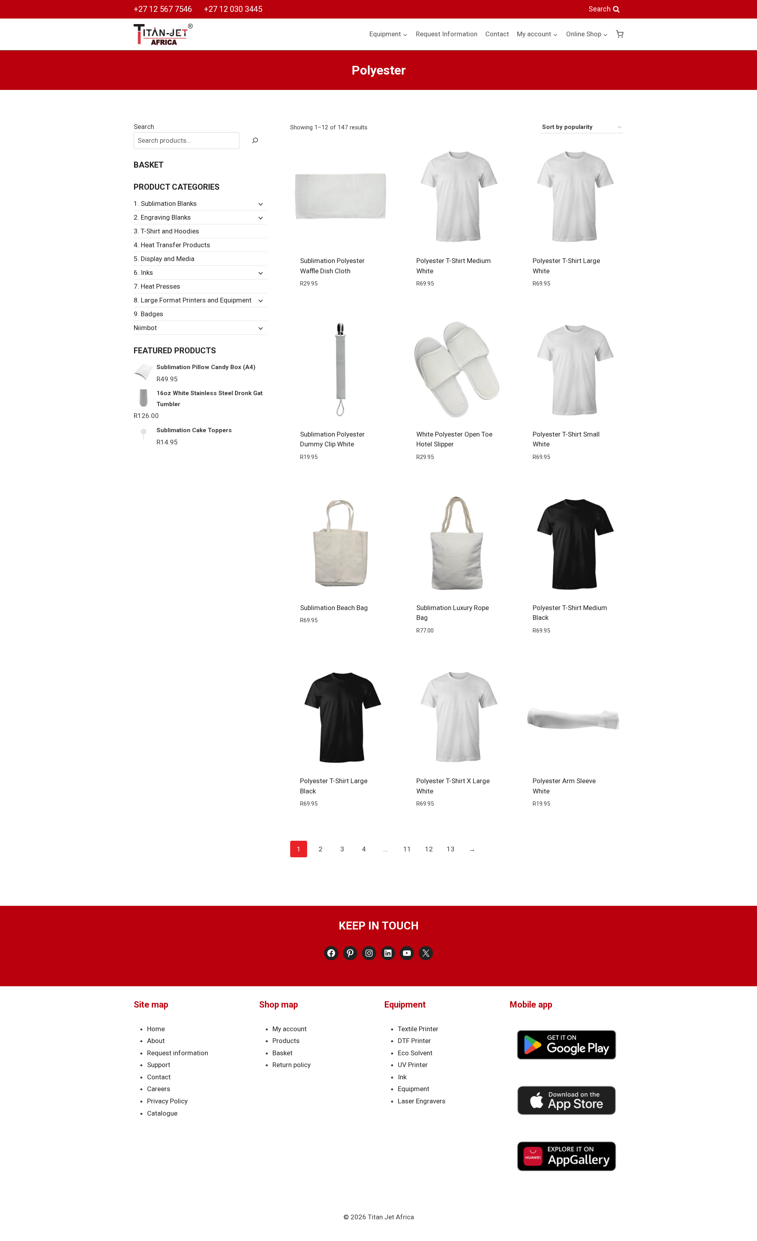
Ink (402, 1077)
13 (451, 849)
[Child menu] (260, 204)
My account (289, 1029)
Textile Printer (418, 1029)
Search (144, 127)
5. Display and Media (164, 259)
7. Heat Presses (157, 286)
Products (286, 1041)
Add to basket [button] (340, 644)
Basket (282, 1053)
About (156, 1041)
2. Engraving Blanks (162, 217)
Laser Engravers (422, 1101)
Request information (177, 1053)
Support (158, 1065)
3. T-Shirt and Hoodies (166, 231)
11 (407, 849)
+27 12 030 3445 (233, 9)
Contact (497, 34)
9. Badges (148, 314)
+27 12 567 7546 (163, 9)
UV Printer (413, 1065)
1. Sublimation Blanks (165, 203)
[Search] (255, 140)
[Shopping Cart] (619, 34)
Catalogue (162, 1113)
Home (156, 1029)
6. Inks (143, 272)
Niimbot (145, 328)
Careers (158, 1089)
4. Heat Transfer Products (172, 245)
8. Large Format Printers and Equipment (193, 300)
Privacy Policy (167, 1101)
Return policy (291, 1065)
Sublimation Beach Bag (334, 608)
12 (429, 849)
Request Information (446, 34)
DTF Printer (414, 1041)
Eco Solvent (415, 1053)
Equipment (413, 1089)
